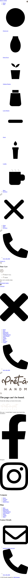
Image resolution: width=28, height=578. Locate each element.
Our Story (5, 191)
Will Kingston (16, 577)
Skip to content (3, 0)
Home (4, 3)
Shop (4, 4)
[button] (14, 209)
